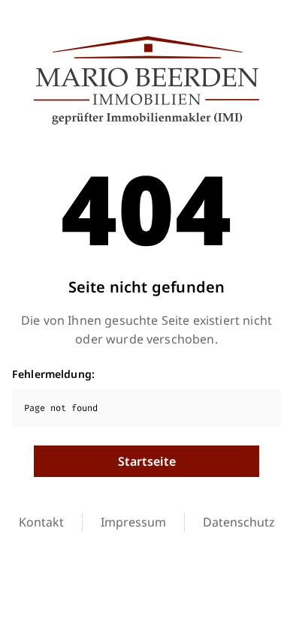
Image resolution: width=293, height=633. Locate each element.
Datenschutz (239, 522)
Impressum (133, 522)
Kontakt (41, 522)
